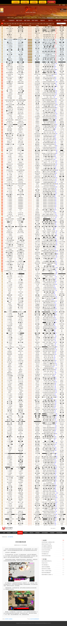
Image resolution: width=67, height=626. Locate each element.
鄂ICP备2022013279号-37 (46, 623)
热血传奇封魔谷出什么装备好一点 (47, 574)
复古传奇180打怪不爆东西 (46, 549)
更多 (63, 540)
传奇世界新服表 (59, 532)
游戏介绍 (31, 532)
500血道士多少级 (44, 562)
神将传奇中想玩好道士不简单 (46, 544)
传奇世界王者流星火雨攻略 (46, 555)
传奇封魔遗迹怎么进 (45, 553)
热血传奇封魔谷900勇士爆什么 (47, 560)
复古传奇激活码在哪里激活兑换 (47, 547)
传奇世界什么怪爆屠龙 (8, 618)
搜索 (63, 528)
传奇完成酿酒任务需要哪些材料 (47, 545)
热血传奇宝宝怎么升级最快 (46, 568)
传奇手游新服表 (45, 532)
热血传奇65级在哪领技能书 (34, 618)
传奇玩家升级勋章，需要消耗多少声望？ (48, 542)
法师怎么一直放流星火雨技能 (46, 570)
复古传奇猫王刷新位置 (45, 551)
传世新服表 (52, 532)
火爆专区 (25, 532)
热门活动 (14, 532)
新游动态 (8, 532)
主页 (4, 532)
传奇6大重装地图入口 (45, 564)
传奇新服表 (37, 532)
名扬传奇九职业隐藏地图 (46, 566)
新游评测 (20, 532)
